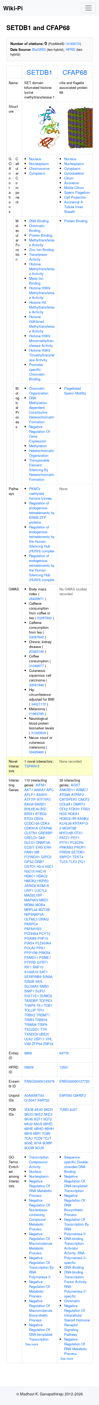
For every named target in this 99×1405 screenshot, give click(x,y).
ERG (39, 847)
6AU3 (38, 1123)
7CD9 (38, 1138)
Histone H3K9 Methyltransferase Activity (42, 292)
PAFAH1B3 (32, 928)
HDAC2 (42, 875)
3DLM (28, 1109)
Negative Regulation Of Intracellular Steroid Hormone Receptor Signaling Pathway (77, 1320)
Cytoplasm (37, 173)
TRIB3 (29, 1019)
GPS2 (29, 861)
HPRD (70, 49)
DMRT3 (79, 804)
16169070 (72, 43)
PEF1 (75, 837)
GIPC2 (46, 856)
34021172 (38, 703)
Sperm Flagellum (77, 192)
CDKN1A (31, 828)
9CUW (29, 1147)
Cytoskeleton (74, 173)
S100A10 (31, 971)
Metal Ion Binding (36, 281)
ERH (47, 847)
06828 (29, 1067)
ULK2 (28, 1038)
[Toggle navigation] (88, 8)
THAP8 (29, 1005)
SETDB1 (40, 72)
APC (50, 789)
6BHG (39, 1128)
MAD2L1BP (33, 895)
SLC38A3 (31, 986)
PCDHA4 (31, 933)
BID (43, 808)
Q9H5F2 (79, 1095)
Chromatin (72, 1300)
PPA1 (40, 947)
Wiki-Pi (13, 8)
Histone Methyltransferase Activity (42, 268)
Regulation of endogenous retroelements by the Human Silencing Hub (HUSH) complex (42, 538)
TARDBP (31, 1000)
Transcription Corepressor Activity (39, 1162)
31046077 (36, 665)
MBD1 (44, 899)
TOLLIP (30, 1010)
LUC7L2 (41, 890)
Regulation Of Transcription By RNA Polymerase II (76, 1226)
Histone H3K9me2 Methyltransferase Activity (42, 324)
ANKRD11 (67, 789)
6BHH (49, 1128)
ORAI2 (44, 919)
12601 (64, 1067)
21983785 (36, 713)
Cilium (69, 177)
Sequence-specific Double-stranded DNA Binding (76, 1164)
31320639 (38, 732)
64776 (64, 1052)
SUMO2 (46, 995)
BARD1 (40, 804)
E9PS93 (65, 1095)
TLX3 (73, 861)
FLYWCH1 (32, 856)
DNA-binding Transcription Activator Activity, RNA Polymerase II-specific (75, 1250)
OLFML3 (30, 919)
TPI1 (40, 1010)
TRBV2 (29, 1014)
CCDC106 (31, 823)
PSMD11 (31, 957)
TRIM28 (30, 1024)
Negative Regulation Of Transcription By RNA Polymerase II (41, 1267)
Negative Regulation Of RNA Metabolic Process (40, 1188)
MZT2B (44, 909)
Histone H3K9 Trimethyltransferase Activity (42, 355)
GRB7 (39, 861)
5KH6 (28, 1118)
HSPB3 (43, 880)
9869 (28, 1052)
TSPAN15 (31, 766)
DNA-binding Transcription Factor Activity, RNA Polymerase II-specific (75, 1284)
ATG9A (64, 794)
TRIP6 (42, 1024)
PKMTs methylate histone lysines (40, 493)
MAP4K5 (31, 899)
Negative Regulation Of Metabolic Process (39, 1289)
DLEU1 (29, 842)
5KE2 (38, 1114)
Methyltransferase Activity (42, 242)
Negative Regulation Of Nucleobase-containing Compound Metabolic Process (39, 1214)
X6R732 (43, 1100)
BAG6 (29, 804)
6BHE (28, 1128)
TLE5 (63, 861)
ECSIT (29, 847)
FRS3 (85, 808)
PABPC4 (31, 923)
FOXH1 (74, 808)
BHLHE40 (31, 808)
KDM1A (43, 885)
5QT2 (47, 1118)
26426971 (36, 598)
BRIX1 (29, 813)
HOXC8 (64, 818)
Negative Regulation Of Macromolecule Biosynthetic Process (40, 1310)
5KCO (28, 1114)
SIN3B (29, 981)
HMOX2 (30, 880)
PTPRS (30, 962)
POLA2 (29, 947)
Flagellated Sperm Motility (75, 391)
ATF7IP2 (43, 799)
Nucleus (35, 158)
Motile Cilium (74, 187)
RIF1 (28, 966)
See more (31, 1344)
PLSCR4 (76, 842)
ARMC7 (82, 789)
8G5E (28, 1142)
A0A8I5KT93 (34, 1095)
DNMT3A (43, 842)
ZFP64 (37, 1043)
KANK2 (83, 818)
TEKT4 (77, 856)
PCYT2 (44, 933)
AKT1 (28, 789)
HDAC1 (29, 875)
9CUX (39, 1147)
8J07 (73, 1109)
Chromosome (39, 168)
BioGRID (39, 49)
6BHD (47, 1123)
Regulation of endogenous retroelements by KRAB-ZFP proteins (42, 512)
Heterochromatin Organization (41, 453)
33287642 (44, 617)
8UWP (47, 1142)
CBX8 (38, 818)
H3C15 (29, 871)
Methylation (38, 445)
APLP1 (29, 794)
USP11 (39, 1038)
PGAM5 (30, 938)
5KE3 (48, 1114)
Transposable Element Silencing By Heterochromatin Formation (41, 470)
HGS (63, 813)
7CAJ (28, 1138)
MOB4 (40, 904)
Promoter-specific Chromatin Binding (37, 371)
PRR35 (64, 851)
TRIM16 (41, 1019)
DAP (42, 837)
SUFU (40, 990)
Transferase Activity (38, 257)
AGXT (75, 784)
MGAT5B (69, 828)
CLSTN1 (30, 832)
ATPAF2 (77, 794)
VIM (27, 1043)
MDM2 (29, 904)
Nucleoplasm (39, 163)
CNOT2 (83, 799)
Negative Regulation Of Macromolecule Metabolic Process (40, 1243)
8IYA (37, 1142)
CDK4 (44, 823)
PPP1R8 (30, 952)
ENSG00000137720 (74, 1081)
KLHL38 (65, 823)
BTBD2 (40, 813)
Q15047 (30, 1100)
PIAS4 (29, 943)
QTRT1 (42, 962)
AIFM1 (41, 784)
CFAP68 (75, 72)
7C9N (46, 1133)
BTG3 (28, 818)
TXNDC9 (31, 1034)
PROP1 (80, 847)
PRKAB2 (66, 847)
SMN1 (44, 986)
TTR (43, 1029)
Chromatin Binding (37, 228)
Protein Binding (40, 235)
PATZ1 (64, 837)
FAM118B (31, 851)
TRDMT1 (43, 1014)
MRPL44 (30, 909)
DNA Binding (39, 220)
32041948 (36, 684)
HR (74, 818)
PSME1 (45, 957)
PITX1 (64, 842)
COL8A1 (65, 804)
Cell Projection (75, 197)
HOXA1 (73, 813)
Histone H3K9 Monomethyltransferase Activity (41, 340)
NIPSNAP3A (34, 914)
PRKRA (44, 952)
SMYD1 (65, 856)
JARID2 (30, 885)
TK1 (39, 1005)
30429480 (36, 751)
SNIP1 (29, 990)
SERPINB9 (32, 976)
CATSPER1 (68, 799)
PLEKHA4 (43, 943)
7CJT (47, 1138)
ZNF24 (48, 1043)
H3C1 (49, 866)
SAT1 (43, 971)
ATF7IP (30, 799)
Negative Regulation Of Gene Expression (39, 433)
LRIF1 (29, 890)
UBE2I (44, 1034)
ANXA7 (39, 789)
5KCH (48, 1109)
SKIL (39, 981)
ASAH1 (42, 794)
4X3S (38, 1109)
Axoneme (71, 182)
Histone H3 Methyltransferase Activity (42, 307)
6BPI (37, 1133)
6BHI (28, 1133)
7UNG (64, 1109)
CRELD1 (30, 837)
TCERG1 (46, 1000)
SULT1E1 (31, 995)
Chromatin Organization (38, 391)
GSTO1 (30, 866)
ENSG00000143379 (39, 1081)
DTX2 (63, 808)
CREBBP (45, 832)
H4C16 (41, 871)
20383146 (36, 651)
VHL (49, 1038)
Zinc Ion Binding (41, 249)
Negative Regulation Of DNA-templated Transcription (40, 1332)
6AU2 (28, 1123)
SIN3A (48, 976)
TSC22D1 (31, 1029)
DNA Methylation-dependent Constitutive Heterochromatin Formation (41, 409)
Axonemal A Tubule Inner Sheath (73, 206)
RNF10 (38, 966)
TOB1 (48, 1005)
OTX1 (78, 832)
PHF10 (42, 938)
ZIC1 (81, 861)
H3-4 (40, 866)
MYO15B (66, 832)
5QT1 (38, 1118)
